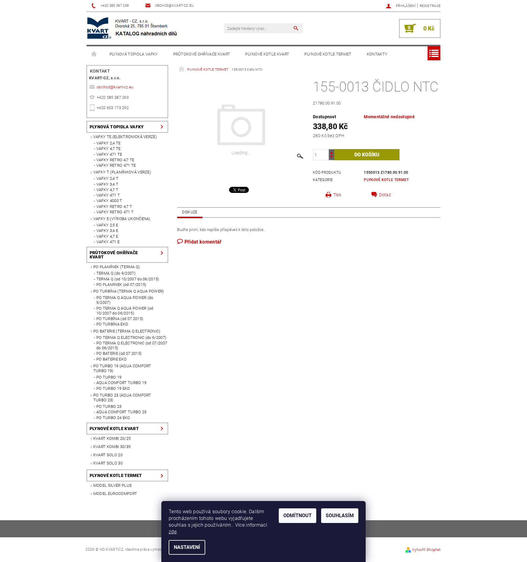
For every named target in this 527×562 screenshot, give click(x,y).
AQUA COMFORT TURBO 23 (121, 412)
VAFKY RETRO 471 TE (116, 165)
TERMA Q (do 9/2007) (115, 273)
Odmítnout (297, 515)
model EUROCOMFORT (115, 493)
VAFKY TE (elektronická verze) (125, 136)
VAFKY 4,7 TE (108, 148)
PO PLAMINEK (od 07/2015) (121, 284)
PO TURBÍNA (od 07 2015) (119, 318)
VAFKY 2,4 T (107, 178)
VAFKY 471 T (108, 195)
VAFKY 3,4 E (107, 230)
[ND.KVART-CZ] (133, 28)
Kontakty (377, 54)
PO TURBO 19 (109, 377)
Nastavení (187, 547)
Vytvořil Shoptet (426, 549)
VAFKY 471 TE (109, 154)
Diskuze (189, 212)
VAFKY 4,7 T (107, 189)
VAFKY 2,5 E (107, 225)
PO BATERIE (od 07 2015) (119, 353)
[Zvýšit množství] (331, 152)
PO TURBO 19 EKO (113, 388)
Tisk (337, 194)
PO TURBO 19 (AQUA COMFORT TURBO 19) (122, 368)
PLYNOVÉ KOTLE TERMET (327, 54)
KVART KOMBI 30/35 (112, 446)
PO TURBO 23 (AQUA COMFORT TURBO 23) (122, 397)
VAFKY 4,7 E (107, 236)
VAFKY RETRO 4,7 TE (115, 160)
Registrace (430, 6)
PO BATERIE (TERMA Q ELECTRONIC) (126, 331)
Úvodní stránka (94, 54)
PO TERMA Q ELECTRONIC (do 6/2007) (131, 337)
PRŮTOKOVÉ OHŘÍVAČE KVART (201, 54)
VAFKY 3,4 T (107, 184)
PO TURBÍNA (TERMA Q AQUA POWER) (128, 291)
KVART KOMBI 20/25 (112, 438)
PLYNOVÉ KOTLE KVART (267, 54)
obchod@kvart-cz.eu (115, 87)
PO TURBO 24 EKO (113, 417)
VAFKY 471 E (108, 242)
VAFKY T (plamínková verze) (122, 172)
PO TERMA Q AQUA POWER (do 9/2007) (124, 300)
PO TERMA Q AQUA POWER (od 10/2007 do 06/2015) (124, 310)
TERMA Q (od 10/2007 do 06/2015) (127, 279)
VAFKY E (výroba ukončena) (121, 218)
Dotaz (385, 194)
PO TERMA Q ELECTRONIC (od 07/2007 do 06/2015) (131, 345)
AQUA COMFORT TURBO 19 (121, 382)
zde (173, 532)
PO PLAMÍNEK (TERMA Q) (116, 267)
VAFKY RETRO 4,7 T (114, 206)
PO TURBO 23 (109, 406)
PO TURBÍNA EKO (112, 324)
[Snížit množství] (331, 157)
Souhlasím (340, 515)
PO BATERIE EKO (111, 359)
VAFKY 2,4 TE (108, 143)
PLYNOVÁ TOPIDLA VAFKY (133, 54)
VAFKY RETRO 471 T (115, 212)
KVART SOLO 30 (108, 463)
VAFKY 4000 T (109, 200)
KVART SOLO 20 (108, 455)
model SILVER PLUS (112, 485)
